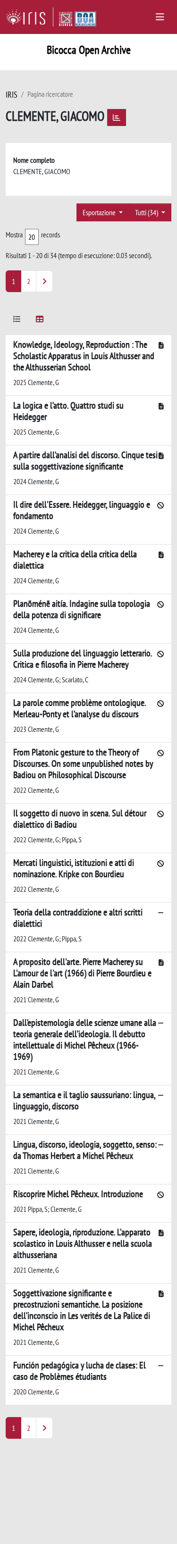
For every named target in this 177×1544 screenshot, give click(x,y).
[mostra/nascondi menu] (160, 17)
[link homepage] (29, 17)
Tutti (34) (147, 212)
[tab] (17, 321)
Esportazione (100, 212)
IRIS (11, 94)
